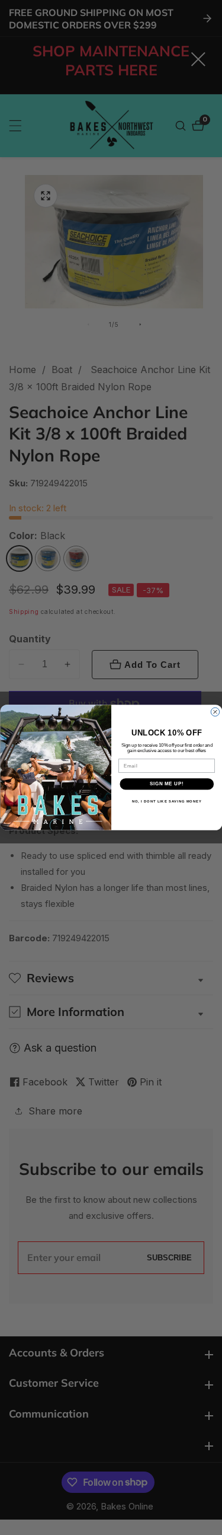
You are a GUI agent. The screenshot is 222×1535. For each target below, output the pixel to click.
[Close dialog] (215, 712)
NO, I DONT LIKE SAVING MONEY (166, 801)
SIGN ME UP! (166, 784)
